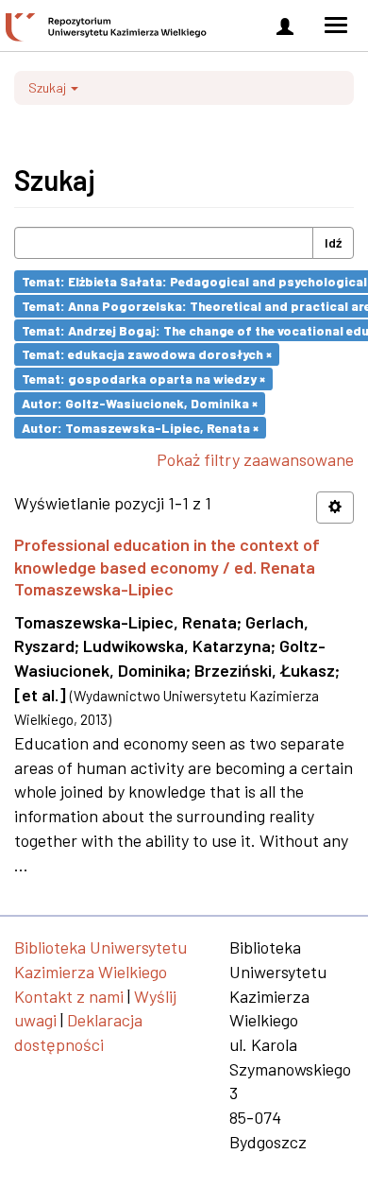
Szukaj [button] (48, 87)
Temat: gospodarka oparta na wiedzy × (143, 378)
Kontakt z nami (69, 996)
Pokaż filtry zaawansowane (255, 459)
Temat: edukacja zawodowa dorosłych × (147, 354)
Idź (333, 242)
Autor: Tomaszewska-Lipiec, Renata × (140, 427)
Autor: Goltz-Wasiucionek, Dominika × (140, 403)
